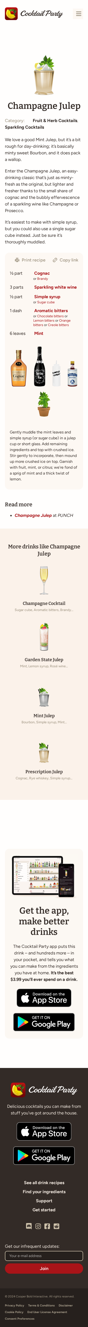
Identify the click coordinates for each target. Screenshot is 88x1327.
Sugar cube (46, 302)
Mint (38, 333)
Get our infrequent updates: (32, 1246)
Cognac (42, 273)
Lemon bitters (44, 320)
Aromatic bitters (51, 310)
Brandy (42, 279)
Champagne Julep (33, 515)
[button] (30, 260)
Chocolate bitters (50, 316)
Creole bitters (58, 325)
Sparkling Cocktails (24, 127)
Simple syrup (47, 296)
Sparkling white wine (55, 287)
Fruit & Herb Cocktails (55, 120)
